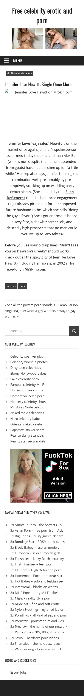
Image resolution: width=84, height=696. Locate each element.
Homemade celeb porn (27, 396)
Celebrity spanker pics (26, 356)
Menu (17, 60)
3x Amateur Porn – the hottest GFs (36, 525)
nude (23, 286)
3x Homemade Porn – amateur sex (36, 575)
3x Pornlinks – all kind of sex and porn (38, 615)
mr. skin (11, 286)
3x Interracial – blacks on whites (34, 587)
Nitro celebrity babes (25, 418)
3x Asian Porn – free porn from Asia (37, 530)
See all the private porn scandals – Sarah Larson (42, 305)
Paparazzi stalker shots (27, 430)
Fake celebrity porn (24, 379)
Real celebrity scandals (27, 435)
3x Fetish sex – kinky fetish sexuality (37, 558)
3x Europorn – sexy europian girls (35, 553)
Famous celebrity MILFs (27, 384)
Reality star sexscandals (27, 441)
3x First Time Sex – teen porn (31, 564)
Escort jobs (18, 672)
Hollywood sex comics (27, 390)
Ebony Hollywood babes (28, 373)
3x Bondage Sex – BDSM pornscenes (37, 541)
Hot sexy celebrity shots (28, 401)
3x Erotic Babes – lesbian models (34, 547)
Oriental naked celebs (26, 424)
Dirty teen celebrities (25, 367)
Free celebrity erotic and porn (42, 15)
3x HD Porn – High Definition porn (35, 570)
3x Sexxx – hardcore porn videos (34, 638)
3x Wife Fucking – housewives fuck (36, 649)
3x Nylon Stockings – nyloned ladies (37, 609)
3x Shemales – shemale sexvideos (35, 643)
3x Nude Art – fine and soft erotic (34, 604)
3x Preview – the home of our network (38, 626)
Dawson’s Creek (30, 251)
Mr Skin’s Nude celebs (26, 407)
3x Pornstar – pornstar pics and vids (37, 621)
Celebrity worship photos (29, 362)
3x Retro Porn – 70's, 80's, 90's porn (37, 632)
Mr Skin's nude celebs (19, 73)
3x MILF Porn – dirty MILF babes (34, 592)
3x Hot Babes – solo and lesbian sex (37, 581)
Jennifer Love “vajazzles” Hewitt (35, 143)
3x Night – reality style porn (30, 598)
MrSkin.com (35, 269)
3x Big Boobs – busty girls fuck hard (37, 536)
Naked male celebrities (27, 413)
